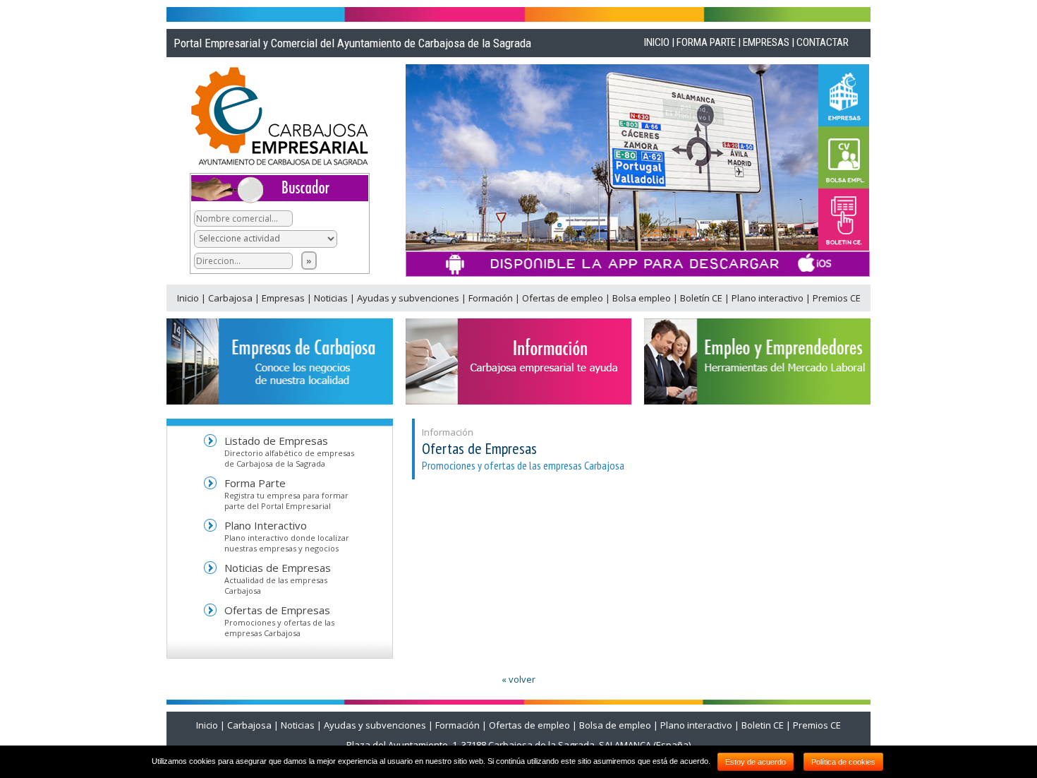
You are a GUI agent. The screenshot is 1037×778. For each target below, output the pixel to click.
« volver (518, 679)
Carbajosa (231, 298)
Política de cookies (843, 762)
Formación (491, 298)
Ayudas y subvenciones (409, 298)
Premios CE (837, 298)
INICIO (656, 42)
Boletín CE (702, 298)
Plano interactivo (769, 298)
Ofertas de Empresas (277, 610)
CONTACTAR (822, 42)
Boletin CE (762, 725)
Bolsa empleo (642, 298)
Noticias (332, 298)
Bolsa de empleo (615, 725)
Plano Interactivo (265, 525)
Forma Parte (255, 483)
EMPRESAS (766, 42)
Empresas (284, 298)
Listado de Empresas (276, 440)
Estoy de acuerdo (755, 762)
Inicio (189, 298)
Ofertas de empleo (563, 298)
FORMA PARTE (706, 42)
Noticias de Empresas (277, 568)
